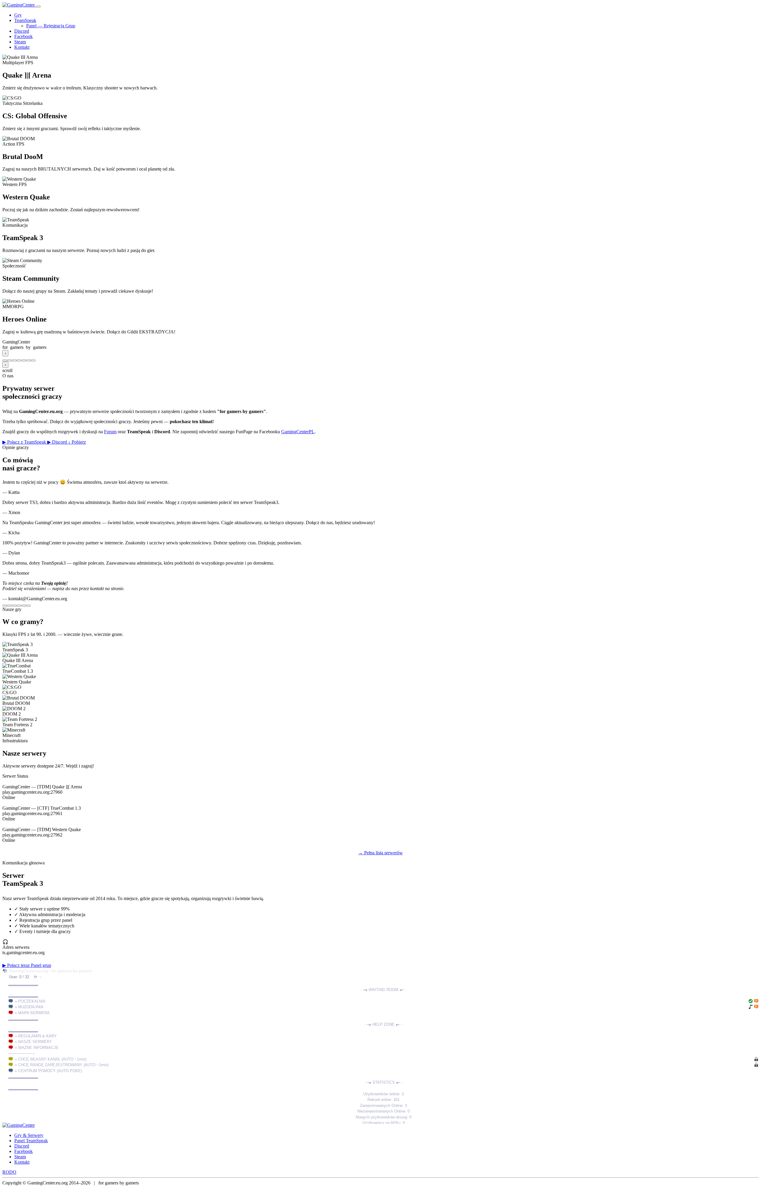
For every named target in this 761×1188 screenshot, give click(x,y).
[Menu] (38, 6)
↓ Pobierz (77, 442)
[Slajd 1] (4, 360)
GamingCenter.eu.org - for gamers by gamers (50, 971)
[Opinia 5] (23, 605)
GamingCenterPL (298, 431)
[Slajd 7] (33, 360)
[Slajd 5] (23, 360)
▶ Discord (57, 442)
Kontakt (21, 47)
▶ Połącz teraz (16, 965)
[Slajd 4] (19, 360)
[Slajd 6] (28, 360)
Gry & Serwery (28, 1135)
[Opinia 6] (28, 605)
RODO (9, 1172)
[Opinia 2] (9, 605)
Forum (110, 431)
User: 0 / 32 (19, 977)
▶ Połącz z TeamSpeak (24, 442)
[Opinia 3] (14, 605)
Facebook (23, 36)
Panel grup (41, 965)
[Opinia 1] (4, 605)
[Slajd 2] (9, 360)
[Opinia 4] (19, 605)
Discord (21, 31)
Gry (18, 15)
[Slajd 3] (14, 360)
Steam (20, 41)
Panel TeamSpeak (31, 1140)
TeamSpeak (25, 20)
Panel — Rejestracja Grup (50, 25)
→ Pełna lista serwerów (380, 852)
